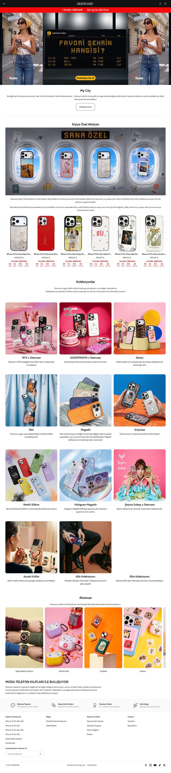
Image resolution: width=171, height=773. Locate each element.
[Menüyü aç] (4, 4)
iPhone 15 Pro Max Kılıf (14, 730)
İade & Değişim (93, 730)
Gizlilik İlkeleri (51, 725)
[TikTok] (159, 765)
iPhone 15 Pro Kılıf (12, 734)
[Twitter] (164, 765)
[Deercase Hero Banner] (85, 49)
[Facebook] (146, 765)
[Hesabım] (160, 3)
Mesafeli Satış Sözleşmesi (56, 721)
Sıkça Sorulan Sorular (95, 721)
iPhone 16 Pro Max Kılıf (14, 721)
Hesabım (131, 721)
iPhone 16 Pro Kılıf (12, 725)
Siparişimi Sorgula (94, 725)
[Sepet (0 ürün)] (165, 3)
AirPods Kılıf (10, 743)
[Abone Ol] (40, 753)
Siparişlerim (132, 725)
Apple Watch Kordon (13, 739)
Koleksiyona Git (85, 107)
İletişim (90, 734)
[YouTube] (155, 765)
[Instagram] (150, 765)
